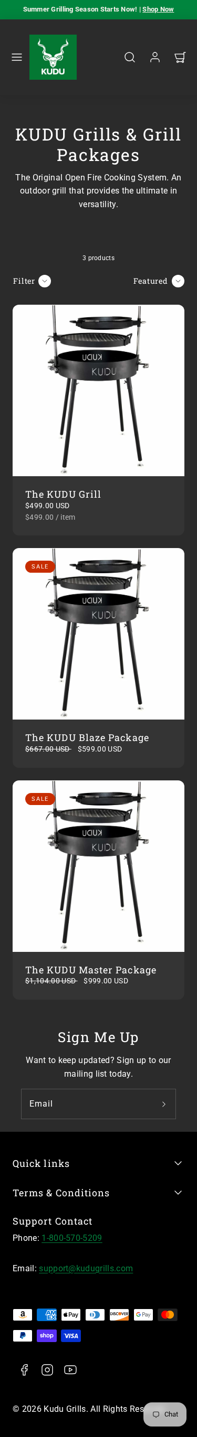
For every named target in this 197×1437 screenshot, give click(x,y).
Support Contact (52, 1221)
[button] (16, 57)
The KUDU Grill (63, 494)
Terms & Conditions (61, 1192)
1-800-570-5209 (72, 1238)
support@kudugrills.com (86, 1268)
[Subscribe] (163, 1104)
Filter (24, 281)
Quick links (41, 1163)
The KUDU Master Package (91, 969)
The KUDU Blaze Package (87, 737)
